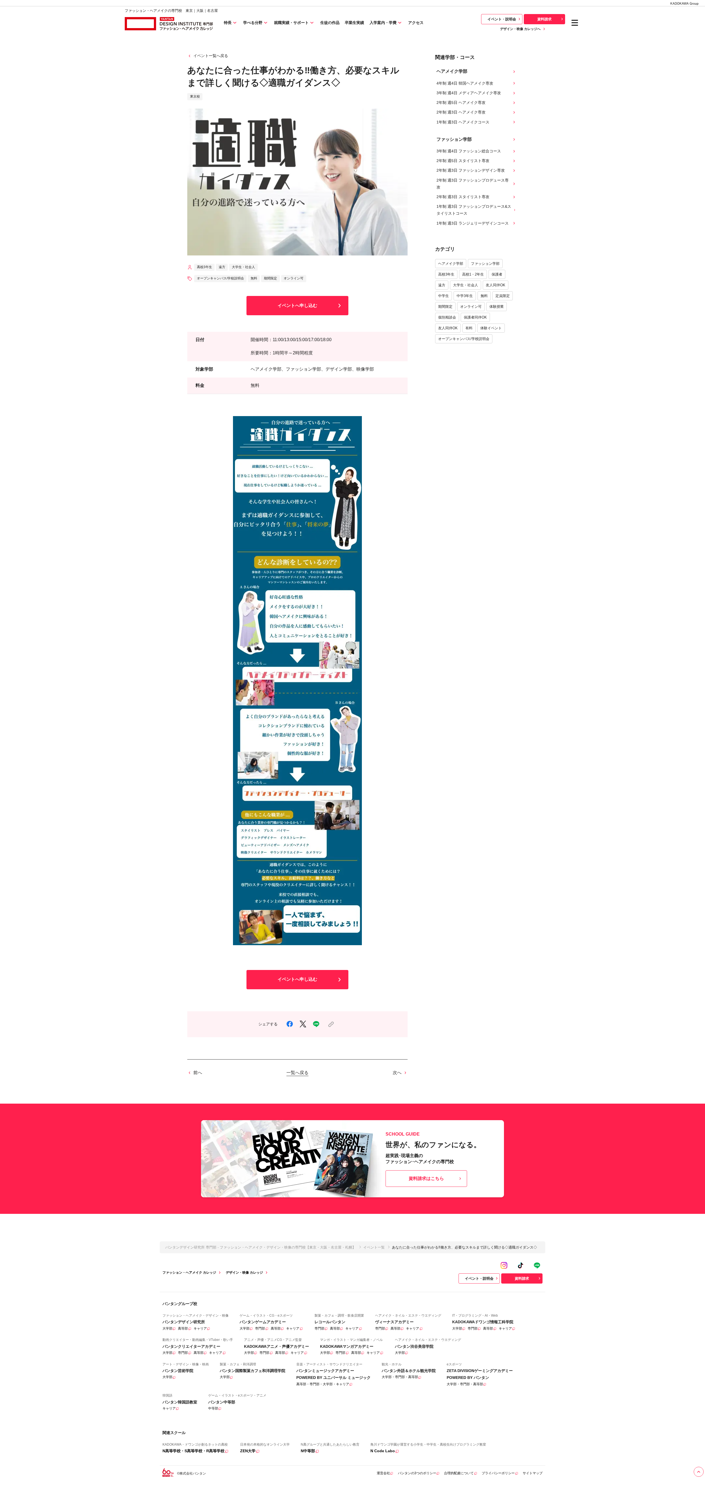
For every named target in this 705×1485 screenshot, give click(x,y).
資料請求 (544, 19)
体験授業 (496, 306)
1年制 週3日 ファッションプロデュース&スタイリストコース (473, 209)
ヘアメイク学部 (450, 264)
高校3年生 (446, 274)
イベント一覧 (374, 1247)
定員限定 (502, 296)
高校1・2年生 (473, 274)
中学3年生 (465, 296)
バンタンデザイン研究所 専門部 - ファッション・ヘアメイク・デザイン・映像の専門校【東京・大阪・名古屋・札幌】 (260, 1247)
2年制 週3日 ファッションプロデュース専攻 (472, 183)
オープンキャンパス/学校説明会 (463, 339)
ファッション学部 (485, 264)
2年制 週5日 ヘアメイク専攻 (461, 102)
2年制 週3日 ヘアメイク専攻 (461, 112)
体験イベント (491, 328)
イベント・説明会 (501, 19)
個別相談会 (447, 317)
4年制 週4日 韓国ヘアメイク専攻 (464, 83)
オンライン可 (471, 306)
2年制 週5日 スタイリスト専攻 (462, 160)
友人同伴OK (495, 285)
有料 (469, 328)
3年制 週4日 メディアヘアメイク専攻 (468, 93)
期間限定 (445, 306)
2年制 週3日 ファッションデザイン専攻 (470, 170)
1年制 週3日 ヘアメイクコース (462, 122)
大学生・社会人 (465, 285)
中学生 (443, 296)
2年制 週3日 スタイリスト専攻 (462, 197)
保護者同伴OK (475, 317)
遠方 (441, 285)
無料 (484, 296)
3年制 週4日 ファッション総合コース (468, 151)
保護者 (497, 274)
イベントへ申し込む (297, 305)
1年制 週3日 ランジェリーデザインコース (472, 223)
